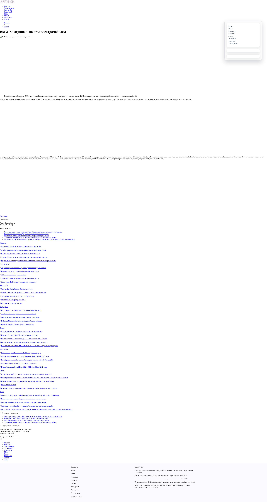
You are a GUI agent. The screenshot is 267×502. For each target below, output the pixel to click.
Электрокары (9, 8)
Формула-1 (8, 12)
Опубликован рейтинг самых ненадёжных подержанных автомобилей (26, 374)
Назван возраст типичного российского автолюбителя (20, 253)
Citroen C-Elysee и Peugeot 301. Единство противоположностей (23, 292)
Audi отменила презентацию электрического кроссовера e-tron (23, 250)
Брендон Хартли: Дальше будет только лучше (17, 324)
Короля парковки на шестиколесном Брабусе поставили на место (24, 342)
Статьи (6, 19)
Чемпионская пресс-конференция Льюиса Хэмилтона (20, 317)
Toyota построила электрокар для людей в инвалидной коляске (23, 268)
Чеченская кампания (8, 385)
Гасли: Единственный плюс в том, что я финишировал (20, 310)
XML (6, 459)
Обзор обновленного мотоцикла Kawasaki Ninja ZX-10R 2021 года (25, 356)
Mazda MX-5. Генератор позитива (13, 300)
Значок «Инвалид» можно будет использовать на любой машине (24, 257)
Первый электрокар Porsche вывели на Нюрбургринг (20, 271)
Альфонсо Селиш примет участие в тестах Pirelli (18, 314)
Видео (6, 15)
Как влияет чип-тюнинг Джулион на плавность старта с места (26, 234)
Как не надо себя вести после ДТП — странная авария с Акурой (24, 339)
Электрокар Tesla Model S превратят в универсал (18, 282)
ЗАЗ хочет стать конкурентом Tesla (13, 275)
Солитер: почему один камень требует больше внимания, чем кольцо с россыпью (33, 232)
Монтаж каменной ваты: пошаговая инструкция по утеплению (26, 236)
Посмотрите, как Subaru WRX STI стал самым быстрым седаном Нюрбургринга (29, 346)
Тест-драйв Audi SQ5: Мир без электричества (17, 296)
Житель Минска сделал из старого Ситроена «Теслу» (20, 278)
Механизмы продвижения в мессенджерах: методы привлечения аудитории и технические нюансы (39, 239)
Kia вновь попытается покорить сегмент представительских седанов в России (29, 388)
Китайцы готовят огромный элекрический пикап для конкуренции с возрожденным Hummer (34, 378)
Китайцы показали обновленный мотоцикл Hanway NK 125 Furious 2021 (27, 360)
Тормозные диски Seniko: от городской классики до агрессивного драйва (30, 237)
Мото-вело (8, 17)
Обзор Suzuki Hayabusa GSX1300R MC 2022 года (18, 363)
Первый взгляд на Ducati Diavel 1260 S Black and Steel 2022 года (24, 367)
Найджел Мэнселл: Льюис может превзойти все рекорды (21, 321)
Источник (3, 216)
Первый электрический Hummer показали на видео (19, 335)
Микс (6, 14)
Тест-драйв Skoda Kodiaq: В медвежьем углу (17, 289)
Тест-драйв (8, 10)
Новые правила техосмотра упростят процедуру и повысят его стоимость (27, 381)
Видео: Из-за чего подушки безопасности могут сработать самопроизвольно (28, 261)
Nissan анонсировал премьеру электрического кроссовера (21, 331)
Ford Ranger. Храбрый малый (11, 303)
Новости (7, 6)
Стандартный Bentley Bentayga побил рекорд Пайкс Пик (21, 246)
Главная (7, 23)
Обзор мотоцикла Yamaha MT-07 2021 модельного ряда (21, 353)
